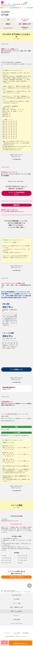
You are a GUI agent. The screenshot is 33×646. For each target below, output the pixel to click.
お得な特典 (16, 619)
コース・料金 (16, 603)
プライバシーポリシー (22, 636)
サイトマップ (7, 633)
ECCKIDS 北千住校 (16, 516)
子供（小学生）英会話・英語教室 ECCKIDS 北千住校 (11, 591)
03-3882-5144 (17, 573)
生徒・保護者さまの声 (16, 607)
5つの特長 (16, 599)
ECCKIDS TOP (16, 595)
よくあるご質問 (16, 633)
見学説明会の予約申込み (16, 577)
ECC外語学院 (10, 636)
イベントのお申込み (16, 193)
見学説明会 (26, 633)
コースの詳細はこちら (16, 369)
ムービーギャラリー (16, 623)
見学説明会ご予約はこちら (20, 643)
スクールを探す (26, 2)
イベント (16, 615)
